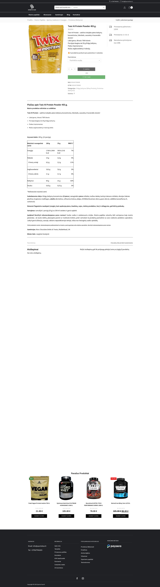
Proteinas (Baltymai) (75, 20)
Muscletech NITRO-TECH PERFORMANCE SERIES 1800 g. (93, 504)
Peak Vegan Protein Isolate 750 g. (39, 503)
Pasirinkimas (72, 57)
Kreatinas (84, 550)
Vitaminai (84, 556)
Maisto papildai (34, 15)
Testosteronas (85, 562)
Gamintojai (59, 15)
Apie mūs (58, 546)
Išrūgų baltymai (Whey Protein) (86, 88)
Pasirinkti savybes (39, 516)
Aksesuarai (47, 15)
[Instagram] (83, 578)
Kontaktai (76, 15)
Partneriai (58, 561)
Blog (68, 15)
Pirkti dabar (87, 77)
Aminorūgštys (85, 553)
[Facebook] (74, 93)
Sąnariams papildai (87, 559)
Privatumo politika (60, 552)
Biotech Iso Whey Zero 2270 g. (120, 503)
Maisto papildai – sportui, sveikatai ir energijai (50, 20)
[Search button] (104, 7)
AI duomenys (59, 568)
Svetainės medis (60, 564)
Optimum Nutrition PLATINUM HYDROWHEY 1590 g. (66, 504)
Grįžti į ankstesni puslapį (124, 20)
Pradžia (30, 20)
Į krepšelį (87, 69)
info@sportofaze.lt (39, 546)
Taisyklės (57, 549)
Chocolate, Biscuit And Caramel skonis (122, 243)
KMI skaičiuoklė (60, 558)
